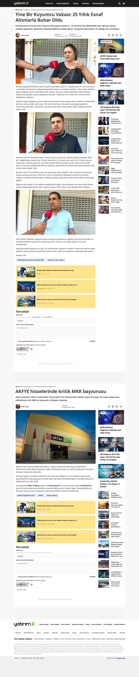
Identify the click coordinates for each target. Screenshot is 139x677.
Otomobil (55, 633)
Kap (73, 639)
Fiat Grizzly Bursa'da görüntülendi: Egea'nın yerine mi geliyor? (116, 525)
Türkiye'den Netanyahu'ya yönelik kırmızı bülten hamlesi (116, 121)
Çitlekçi (56, 639)
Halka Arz (48, 639)
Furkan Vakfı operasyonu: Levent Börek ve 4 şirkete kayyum (117, 190)
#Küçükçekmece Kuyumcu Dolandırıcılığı (30, 260)
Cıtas (61, 639)
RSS (17, 658)
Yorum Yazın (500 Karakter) (25, 324)
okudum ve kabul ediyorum (35, 341)
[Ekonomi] (111, 97)
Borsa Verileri (65, 624)
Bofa (103, 639)
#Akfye (40, 495)
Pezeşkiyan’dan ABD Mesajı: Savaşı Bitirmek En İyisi (116, 131)
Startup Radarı (112, 633)
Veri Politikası (107, 624)
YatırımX (19, 10)
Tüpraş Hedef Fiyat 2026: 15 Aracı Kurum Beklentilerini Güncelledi (115, 584)
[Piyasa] (111, 70)
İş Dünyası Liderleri (98, 633)
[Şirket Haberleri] (111, 46)
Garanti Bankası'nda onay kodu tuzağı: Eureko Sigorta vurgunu (117, 200)
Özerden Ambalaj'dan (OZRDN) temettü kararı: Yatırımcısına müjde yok (116, 495)
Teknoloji (122, 633)
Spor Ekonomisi (84, 633)
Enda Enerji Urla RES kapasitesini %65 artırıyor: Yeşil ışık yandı (116, 535)
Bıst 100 (67, 639)
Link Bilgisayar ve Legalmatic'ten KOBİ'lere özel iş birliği (116, 574)
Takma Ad (19, 315)
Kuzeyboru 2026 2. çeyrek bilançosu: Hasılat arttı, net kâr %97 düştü (117, 554)
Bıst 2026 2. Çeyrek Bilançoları (116, 639)
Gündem (26, 10)
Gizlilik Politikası (119, 624)
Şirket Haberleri (28, 387)
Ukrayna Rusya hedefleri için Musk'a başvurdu (116, 141)
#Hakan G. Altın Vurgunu (56, 260)
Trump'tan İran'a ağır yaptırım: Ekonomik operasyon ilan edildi (116, 180)
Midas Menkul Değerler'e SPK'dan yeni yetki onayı (110, 83)
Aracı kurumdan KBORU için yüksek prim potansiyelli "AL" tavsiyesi (116, 515)
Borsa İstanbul (39, 639)
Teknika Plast (95, 639)
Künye (87, 624)
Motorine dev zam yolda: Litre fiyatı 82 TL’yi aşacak (117, 160)
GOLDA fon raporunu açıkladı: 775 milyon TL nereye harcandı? (117, 505)
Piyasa (39, 633)
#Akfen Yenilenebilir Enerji (26, 495)
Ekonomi (18, 633)
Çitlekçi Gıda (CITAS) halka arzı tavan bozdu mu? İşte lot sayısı (116, 564)
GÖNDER (92, 341)
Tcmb (87, 639)
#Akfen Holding (52, 495)
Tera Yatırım (80, 639)
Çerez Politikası (96, 624)
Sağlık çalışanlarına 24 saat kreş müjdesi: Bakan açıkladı (117, 170)
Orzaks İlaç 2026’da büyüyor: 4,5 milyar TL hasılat (110, 484)
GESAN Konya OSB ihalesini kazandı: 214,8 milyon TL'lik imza (117, 544)
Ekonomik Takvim (78, 624)
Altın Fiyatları (54, 624)
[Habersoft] (120, 658)
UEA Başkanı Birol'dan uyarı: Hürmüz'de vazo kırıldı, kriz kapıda (110, 110)
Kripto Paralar (65, 633)
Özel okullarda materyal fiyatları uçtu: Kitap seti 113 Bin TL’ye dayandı (116, 210)
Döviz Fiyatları (44, 624)
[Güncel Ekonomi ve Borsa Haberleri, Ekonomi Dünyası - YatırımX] (24, 624)
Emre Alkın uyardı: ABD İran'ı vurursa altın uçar (117, 151)
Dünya (74, 633)
